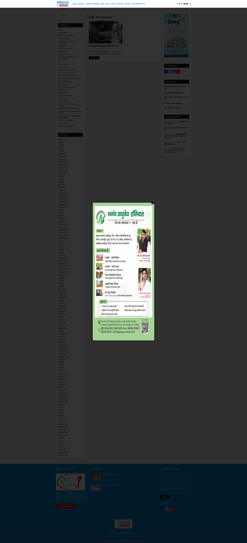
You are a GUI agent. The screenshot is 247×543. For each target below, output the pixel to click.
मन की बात (112, 4)
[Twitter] (180, 4)
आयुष (107, 4)
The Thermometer (138, 4)
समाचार (102, 4)
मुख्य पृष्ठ (75, 4)
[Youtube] (185, 4)
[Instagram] (182, 4)
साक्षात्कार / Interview (92, 4)
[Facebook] (178, 4)
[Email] (187, 4)
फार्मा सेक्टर (127, 4)
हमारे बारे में (80, 4)
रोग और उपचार (119, 4)
